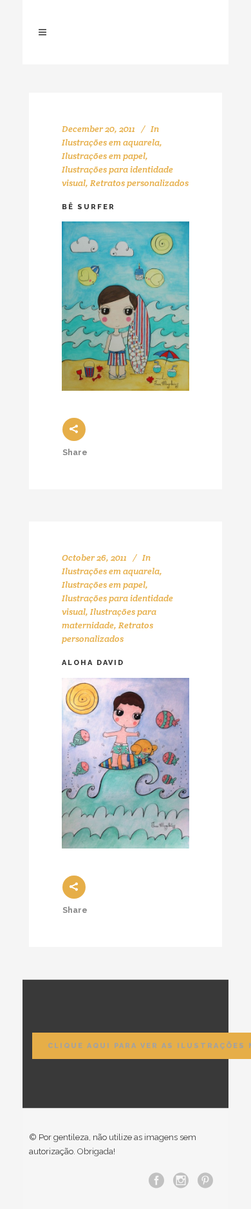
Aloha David (93, 663)
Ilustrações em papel (103, 156)
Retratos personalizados (139, 183)
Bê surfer (88, 207)
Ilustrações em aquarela (111, 142)
